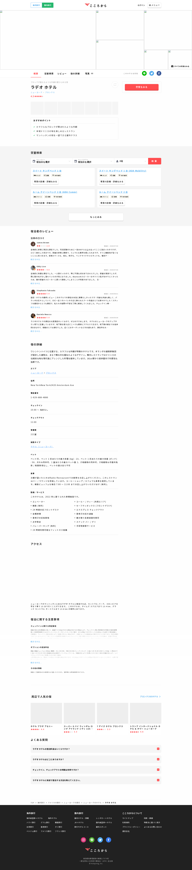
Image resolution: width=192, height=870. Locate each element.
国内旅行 (47, 5)
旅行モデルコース (81, 827)
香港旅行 (44, 827)
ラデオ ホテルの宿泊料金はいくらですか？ (51, 749)
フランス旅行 (60, 831)
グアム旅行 (45, 822)
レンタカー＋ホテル (104, 818)
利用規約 (126, 822)
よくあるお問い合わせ (153, 827)
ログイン (141, 5)
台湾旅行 (30, 827)
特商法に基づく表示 (152, 822)
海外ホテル (52, 818)
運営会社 (126, 831)
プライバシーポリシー (131, 827)
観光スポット (101, 827)
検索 (155, 161)
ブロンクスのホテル (149, 696)
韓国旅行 (58, 822)
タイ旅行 (58, 827)
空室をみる (142, 87)
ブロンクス (50, 92)
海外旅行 (36, 5)
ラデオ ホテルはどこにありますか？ (48, 759)
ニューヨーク (36, 92)
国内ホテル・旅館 (81, 818)
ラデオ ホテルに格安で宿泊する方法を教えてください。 (57, 780)
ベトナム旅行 (32, 831)
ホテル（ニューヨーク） (42, 446)
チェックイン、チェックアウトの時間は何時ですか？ (56, 769)
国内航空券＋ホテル (104, 822)
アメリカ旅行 (46, 831)
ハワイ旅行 (31, 822)
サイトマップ (127, 818)
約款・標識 (148, 818)
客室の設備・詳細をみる (45, 181)
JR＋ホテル (79, 822)
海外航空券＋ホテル (35, 818)
